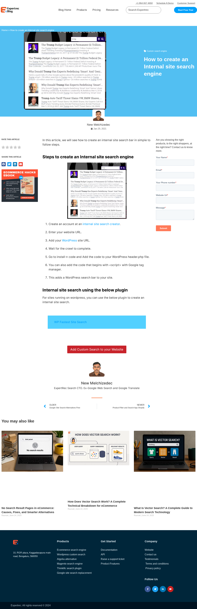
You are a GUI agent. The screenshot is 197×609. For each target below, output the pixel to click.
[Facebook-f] (148, 589)
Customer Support (186, 3)
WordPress (69, 240)
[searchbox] (141, 10)
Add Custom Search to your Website (96, 349)
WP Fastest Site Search (70, 322)
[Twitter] (155, 589)
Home (5, 30)
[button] (155, 10)
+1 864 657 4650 (144, 3)
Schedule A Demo (165, 3)
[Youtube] (170, 589)
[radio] (3, 148)
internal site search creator (101, 224)
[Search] (157, 10)
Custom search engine (157, 51)
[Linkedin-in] (163, 589)
